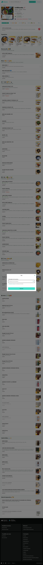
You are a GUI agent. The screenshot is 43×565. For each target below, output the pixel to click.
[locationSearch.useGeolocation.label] (33, 281)
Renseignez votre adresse (13, 279)
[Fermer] (34, 275)
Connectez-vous (11, 283)
